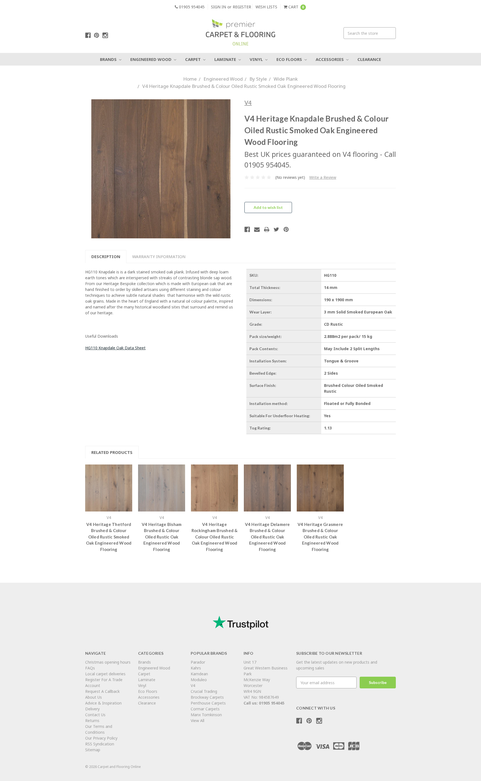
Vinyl (257, 59)
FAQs (90, 668)
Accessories (330, 59)
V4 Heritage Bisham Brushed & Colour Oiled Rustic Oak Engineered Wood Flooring (162, 537)
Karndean (199, 673)
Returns (92, 720)
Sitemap (92, 749)
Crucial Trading (204, 691)
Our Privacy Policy (101, 738)
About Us (93, 697)
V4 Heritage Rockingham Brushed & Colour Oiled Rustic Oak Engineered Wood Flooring (215, 537)
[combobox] (369, 33)
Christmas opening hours (108, 662)
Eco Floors (289, 59)
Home (190, 79)
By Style (258, 79)
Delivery (92, 708)
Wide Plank (286, 79)
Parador (198, 662)
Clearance (369, 59)
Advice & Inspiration (103, 703)
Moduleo (199, 679)
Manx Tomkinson (206, 714)
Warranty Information (159, 256)
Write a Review (322, 177)
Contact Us (95, 714)
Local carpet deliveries (105, 673)
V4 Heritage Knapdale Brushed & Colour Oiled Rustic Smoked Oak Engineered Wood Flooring (243, 86)
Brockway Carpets (207, 697)
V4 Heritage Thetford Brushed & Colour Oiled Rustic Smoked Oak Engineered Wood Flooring (109, 537)
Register (242, 6)
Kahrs (196, 668)
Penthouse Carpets (209, 703)
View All (197, 720)
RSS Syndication (99, 744)
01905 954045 (191, 6)
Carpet (193, 59)
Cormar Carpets (205, 708)
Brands (109, 59)
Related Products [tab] (111, 452)
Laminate (225, 59)
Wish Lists (266, 6)
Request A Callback (102, 691)
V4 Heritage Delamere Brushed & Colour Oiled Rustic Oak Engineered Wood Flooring (267, 537)
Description (105, 256)
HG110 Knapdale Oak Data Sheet (115, 347)
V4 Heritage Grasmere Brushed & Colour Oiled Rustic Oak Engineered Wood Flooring (320, 537)
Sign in (218, 6)
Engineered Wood (151, 59)
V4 (193, 685)
